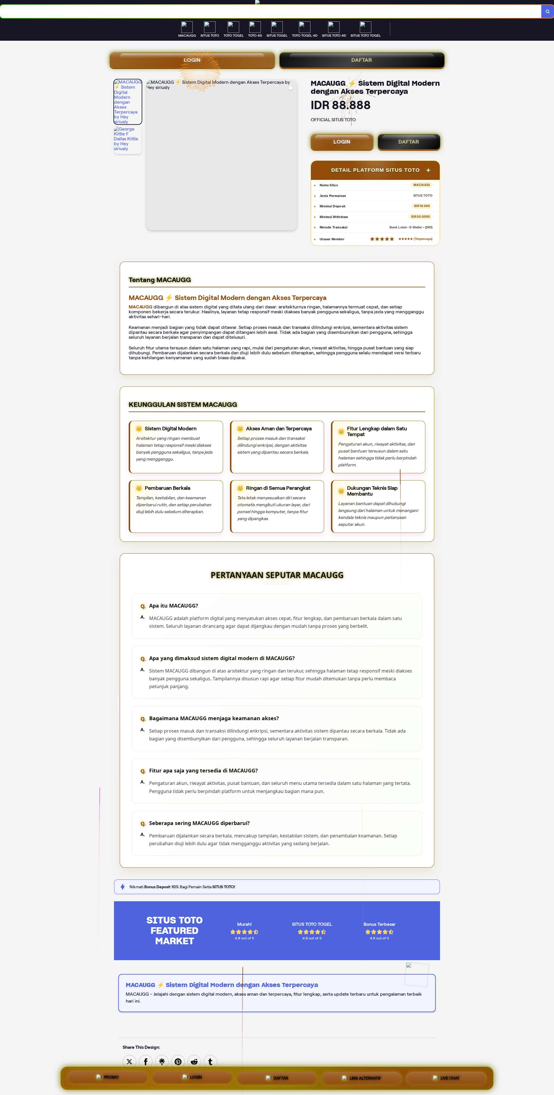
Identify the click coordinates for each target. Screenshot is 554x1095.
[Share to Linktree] (162, 1061)
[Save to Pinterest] (178, 1061)
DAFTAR (361, 60)
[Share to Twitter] (129, 1061)
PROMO (111, 1078)
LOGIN (192, 60)
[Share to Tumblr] (210, 1061)
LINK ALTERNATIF (365, 1076)
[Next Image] (292, 155)
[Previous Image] (151, 155)
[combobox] (271, 11)
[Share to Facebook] (146, 1061)
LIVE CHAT (450, 1076)
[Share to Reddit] (194, 1061)
